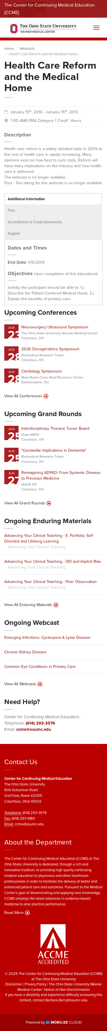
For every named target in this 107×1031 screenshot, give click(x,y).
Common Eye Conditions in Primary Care (40, 667)
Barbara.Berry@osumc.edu (66, 1000)
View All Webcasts (20, 684)
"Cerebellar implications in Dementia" (53, 450)
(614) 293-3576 (40, 723)
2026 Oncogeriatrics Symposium (50, 349)
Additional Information (26, 199)
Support (14, 233)
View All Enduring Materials (28, 605)
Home (9, 48)
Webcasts (27, 48)
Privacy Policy (35, 984)
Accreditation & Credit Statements (35, 222)
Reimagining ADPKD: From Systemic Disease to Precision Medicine (60, 475)
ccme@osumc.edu (33, 729)
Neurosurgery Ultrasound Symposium (54, 327)
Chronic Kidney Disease (25, 652)
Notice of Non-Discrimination (67, 989)
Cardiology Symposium (41, 371)
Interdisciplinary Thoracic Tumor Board (55, 428)
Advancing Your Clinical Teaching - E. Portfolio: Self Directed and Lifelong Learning (48, 538)
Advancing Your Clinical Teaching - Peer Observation (50, 582)
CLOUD (66, 1022)
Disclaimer (13, 984)
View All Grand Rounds (24, 503)
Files (11, 210)
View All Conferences (23, 396)
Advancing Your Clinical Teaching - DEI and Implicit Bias (52, 561)
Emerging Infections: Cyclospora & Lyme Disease (47, 638)
